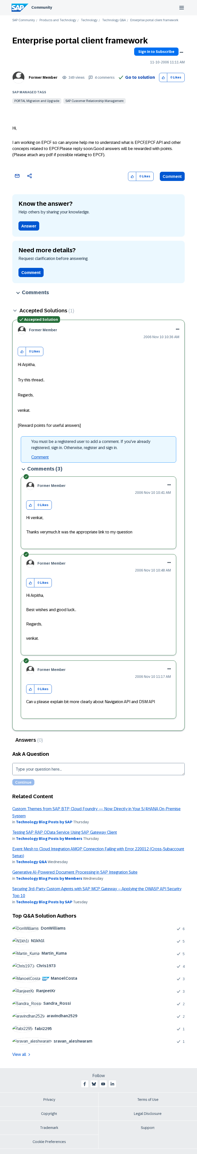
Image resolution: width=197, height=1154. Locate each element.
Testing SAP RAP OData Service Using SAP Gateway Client (64, 832)
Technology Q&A (114, 20)
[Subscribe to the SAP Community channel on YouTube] (103, 1084)
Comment (172, 176)
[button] (163, 77)
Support (148, 1128)
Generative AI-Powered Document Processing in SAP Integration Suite (74, 872)
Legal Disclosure (148, 1114)
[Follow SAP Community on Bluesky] (94, 1084)
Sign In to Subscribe (156, 52)
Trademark (49, 1128)
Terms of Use (148, 1100)
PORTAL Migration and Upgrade (36, 101)
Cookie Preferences (49, 1142)
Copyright (49, 1114)
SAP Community (23, 20)
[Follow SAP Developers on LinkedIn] (112, 1084)
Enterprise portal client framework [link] (154, 20)
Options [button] (181, 52)
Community (41, 7)
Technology (89, 20)
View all (19, 1054)
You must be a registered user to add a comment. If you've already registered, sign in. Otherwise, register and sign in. (90, 444)
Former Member (43, 77)
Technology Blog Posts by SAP (44, 822)
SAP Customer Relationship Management (94, 101)
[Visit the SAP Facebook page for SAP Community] (85, 1084)
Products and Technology (58, 20)
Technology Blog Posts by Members (49, 839)
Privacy (49, 1100)
